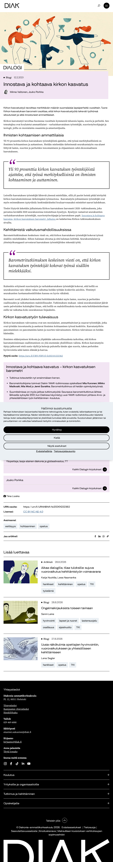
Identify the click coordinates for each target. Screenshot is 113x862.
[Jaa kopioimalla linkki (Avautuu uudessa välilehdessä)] (107, 536)
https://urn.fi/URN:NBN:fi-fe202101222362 (41, 355)
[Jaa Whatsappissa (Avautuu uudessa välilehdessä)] (103, 536)
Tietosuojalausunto (64, 451)
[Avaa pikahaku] (99, 6)
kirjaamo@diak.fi (13, 741)
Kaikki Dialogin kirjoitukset (87, 470)
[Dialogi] (13, 67)
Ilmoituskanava (47, 831)
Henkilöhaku (11, 712)
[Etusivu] (12, 6)
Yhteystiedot (10, 705)
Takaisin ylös (53, 820)
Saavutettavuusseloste (24, 831)
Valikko (106, 6)
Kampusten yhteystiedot (16, 709)
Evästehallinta (44, 451)
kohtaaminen (27, 526)
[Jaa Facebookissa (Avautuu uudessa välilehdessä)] (95, 536)
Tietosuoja (90, 827)
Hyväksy (57, 429)
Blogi (8, 77)
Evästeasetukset (71, 827)
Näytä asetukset (57, 446)
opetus (44, 526)
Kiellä (57, 437)
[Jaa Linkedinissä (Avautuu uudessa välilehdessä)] (99, 536)
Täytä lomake (11, 751)
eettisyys (10, 526)
